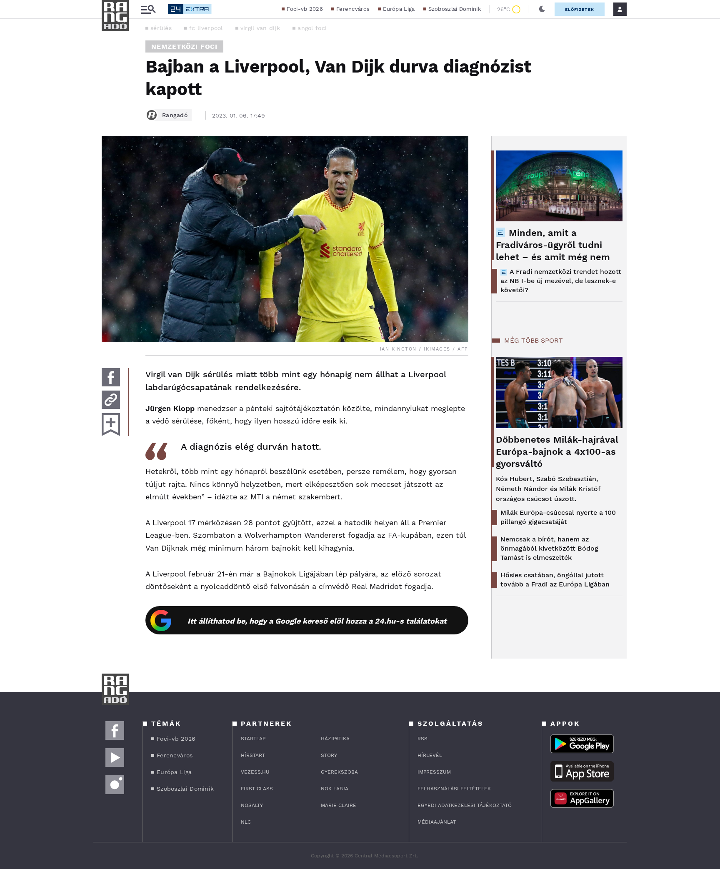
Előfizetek (579, 9)
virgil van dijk (260, 28)
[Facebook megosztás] (111, 377)
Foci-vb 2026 (305, 9)
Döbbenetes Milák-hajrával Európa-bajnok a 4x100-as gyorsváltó (557, 451)
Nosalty (252, 805)
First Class (257, 789)
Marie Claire (338, 805)
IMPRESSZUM (434, 772)
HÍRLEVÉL (430, 755)
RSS (423, 739)
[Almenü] (148, 9)
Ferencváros (353, 9)
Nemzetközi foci (184, 46)
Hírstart (253, 755)
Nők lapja (334, 789)
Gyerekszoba (339, 772)
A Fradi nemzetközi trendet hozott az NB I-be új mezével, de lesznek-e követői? (560, 281)
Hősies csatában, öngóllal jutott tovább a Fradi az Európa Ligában (555, 579)
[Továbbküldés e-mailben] (111, 400)
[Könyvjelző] (111, 424)
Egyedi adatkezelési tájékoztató (465, 805)
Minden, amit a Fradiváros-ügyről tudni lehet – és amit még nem (553, 245)
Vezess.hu (255, 772)
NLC (246, 822)
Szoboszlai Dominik (454, 9)
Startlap (253, 739)
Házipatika (335, 739)
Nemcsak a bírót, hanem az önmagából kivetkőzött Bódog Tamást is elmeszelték (549, 548)
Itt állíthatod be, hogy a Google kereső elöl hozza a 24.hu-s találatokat (317, 620)
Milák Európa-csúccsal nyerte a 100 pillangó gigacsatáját (558, 517)
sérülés (161, 28)
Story (329, 755)
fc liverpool (206, 28)
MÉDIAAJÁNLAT (437, 822)
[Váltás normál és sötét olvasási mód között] (542, 9)
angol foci (312, 28)
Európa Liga (399, 9)
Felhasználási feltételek (454, 789)
